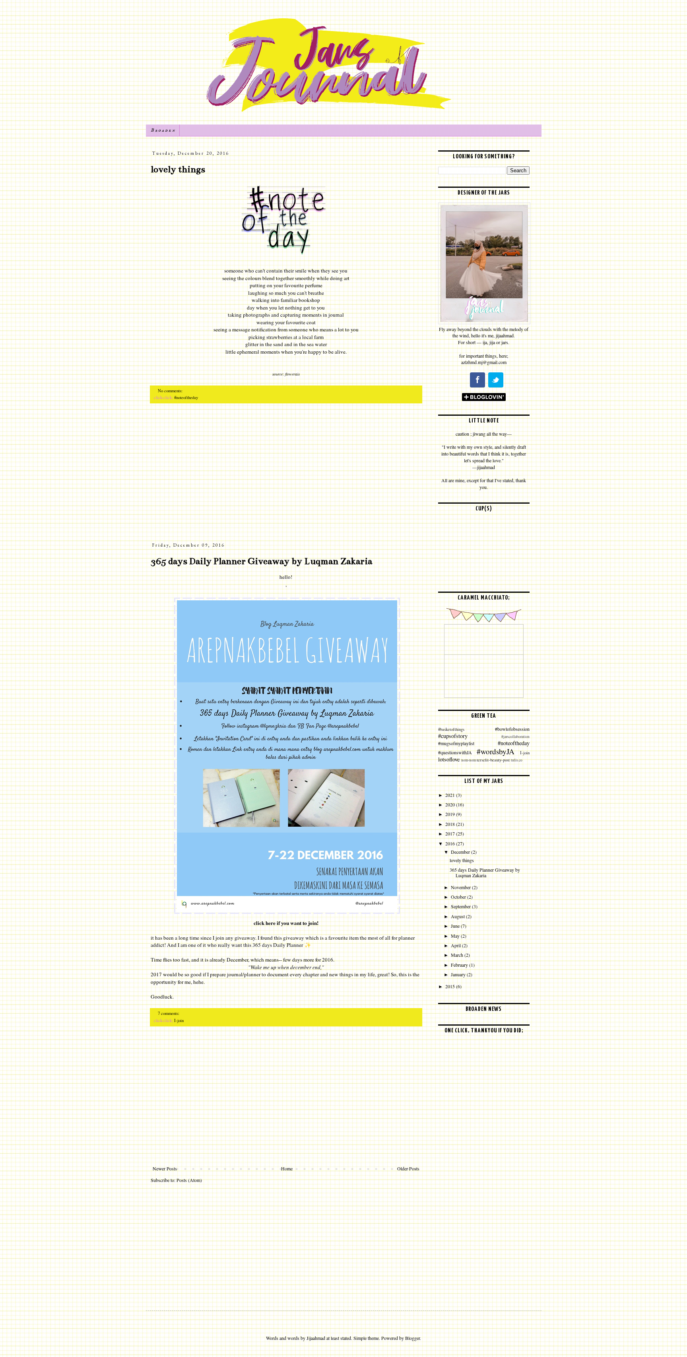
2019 (450, 814)
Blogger (412, 1338)
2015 (450, 986)
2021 (450, 795)
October (459, 897)
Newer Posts (165, 1168)
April (456, 945)
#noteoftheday (186, 397)
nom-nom (468, 760)
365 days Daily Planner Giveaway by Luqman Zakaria (261, 561)
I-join (179, 1020)
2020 (450, 804)
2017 (450, 833)
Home (287, 1168)
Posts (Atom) (189, 1180)
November (461, 887)
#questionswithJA (455, 752)
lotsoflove (449, 759)
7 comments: (169, 1013)
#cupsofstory (453, 736)
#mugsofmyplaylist (456, 743)
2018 (450, 824)
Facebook (477, 379)
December (461, 852)
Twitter (495, 379)
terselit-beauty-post (493, 760)
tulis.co (516, 760)
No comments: (171, 390)
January (459, 974)
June (456, 926)
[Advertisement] (286, 477)
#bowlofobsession (512, 729)
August (458, 916)
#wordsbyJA (495, 751)
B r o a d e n (163, 130)
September (461, 906)
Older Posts (408, 1168)
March (457, 955)
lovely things (178, 169)
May (456, 936)
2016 (450, 843)
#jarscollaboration (515, 736)
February (460, 965)
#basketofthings (451, 729)
